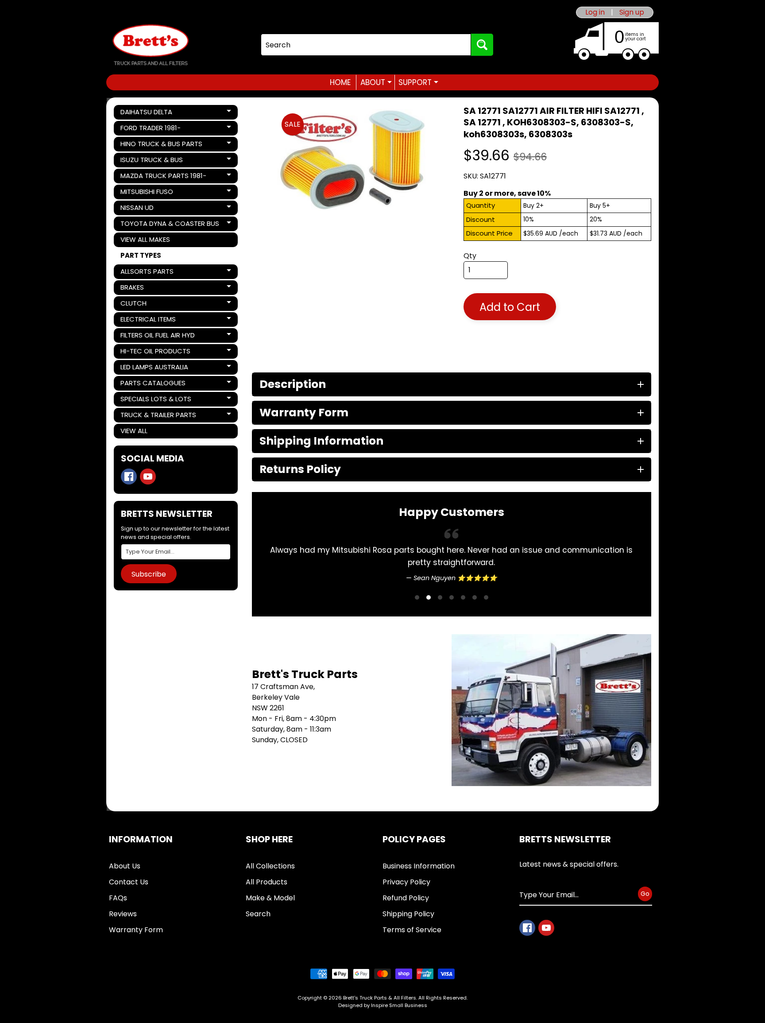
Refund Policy (405, 898)
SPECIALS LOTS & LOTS (155, 400)
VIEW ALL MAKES (145, 239)
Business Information (418, 866)
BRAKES (150, 289)
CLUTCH (150, 304)
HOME (340, 82)
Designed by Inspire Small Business (382, 1005)
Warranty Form (136, 930)
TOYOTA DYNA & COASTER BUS (169, 225)
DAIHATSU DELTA (150, 113)
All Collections (270, 866)
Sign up (631, 12)
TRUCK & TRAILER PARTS (158, 416)
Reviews (123, 914)
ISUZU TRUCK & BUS (151, 161)
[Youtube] (148, 476)
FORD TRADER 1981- (150, 129)
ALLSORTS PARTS (150, 273)
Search (258, 914)
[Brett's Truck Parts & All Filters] (150, 45)
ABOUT (376, 82)
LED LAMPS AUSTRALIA (154, 368)
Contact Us (128, 882)
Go (645, 893)
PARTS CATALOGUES (152, 384)
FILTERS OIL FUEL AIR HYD (157, 336)
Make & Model (270, 898)
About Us (124, 866)
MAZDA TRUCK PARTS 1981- (163, 177)
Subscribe (148, 574)
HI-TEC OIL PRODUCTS (155, 352)
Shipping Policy (408, 914)
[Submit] (482, 45)
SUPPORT (418, 82)
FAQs (118, 898)
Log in (595, 12)
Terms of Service (411, 930)
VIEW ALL (133, 430)
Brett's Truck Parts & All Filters (379, 997)
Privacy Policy (406, 882)
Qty (470, 256)
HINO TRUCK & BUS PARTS (161, 145)
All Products (266, 882)
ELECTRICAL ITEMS (150, 320)
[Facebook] (129, 476)
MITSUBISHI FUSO (150, 193)
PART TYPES (140, 255)
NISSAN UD (150, 209)
